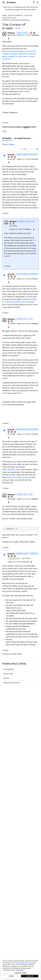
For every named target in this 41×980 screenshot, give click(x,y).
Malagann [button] (11, 33)
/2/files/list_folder (29, 299)
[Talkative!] (34, 33)
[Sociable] (11, 157)
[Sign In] (38, 2)
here (18, 9)
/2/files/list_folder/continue (15, 302)
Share (5, 123)
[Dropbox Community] (11, 2)
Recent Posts (8, 674)
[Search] (34, 2)
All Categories (8, 669)
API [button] (4, 131)
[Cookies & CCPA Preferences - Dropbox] (20, 968)
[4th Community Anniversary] (31, 33)
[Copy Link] (8, 38)
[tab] (7, 138)
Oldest (11, 145)
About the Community (11, 683)
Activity (6, 678)
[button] (4, 34)
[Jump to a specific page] (37, 149)
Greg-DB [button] (10, 154)
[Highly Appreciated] (15, 157)
